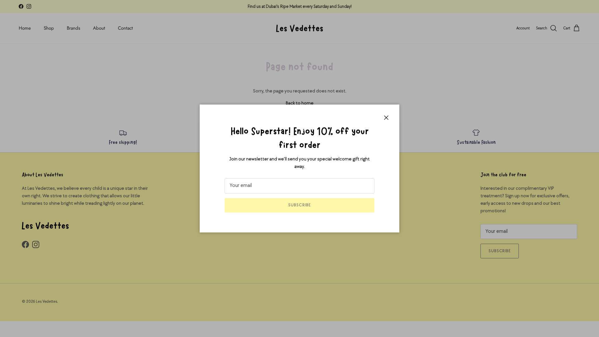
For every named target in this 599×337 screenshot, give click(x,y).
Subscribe (299, 205)
